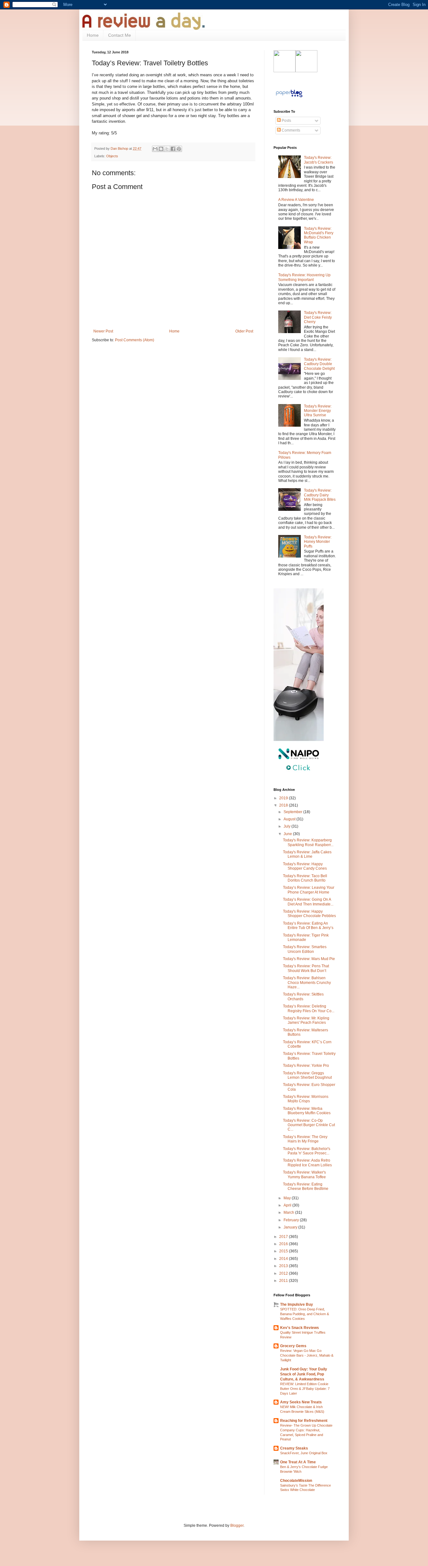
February (292, 1220)
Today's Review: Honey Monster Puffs (317, 541)
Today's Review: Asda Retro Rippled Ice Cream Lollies (307, 1162)
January (291, 1227)
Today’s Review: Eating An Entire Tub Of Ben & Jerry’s (308, 925)
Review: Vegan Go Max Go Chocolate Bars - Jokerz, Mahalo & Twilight (306, 1355)
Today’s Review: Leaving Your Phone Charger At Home (308, 889)
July (287, 826)
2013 (284, 1266)
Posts (286, 120)
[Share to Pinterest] (179, 149)
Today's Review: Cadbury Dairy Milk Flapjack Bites (320, 495)
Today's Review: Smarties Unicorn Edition (304, 949)
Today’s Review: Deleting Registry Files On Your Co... (308, 1008)
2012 (284, 1273)
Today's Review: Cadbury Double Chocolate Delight (319, 364)
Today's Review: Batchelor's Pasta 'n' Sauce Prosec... (306, 1151)
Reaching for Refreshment (303, 1420)
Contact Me (119, 35)
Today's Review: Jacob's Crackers (318, 159)
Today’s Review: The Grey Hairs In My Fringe (305, 1139)
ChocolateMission (296, 1480)
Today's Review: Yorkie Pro (306, 1065)
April (288, 1205)
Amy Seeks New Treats (301, 1402)
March (289, 1212)
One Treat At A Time (298, 1462)
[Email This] (155, 149)
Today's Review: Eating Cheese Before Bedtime (305, 1186)
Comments (290, 130)
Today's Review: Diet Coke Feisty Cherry (318, 317)
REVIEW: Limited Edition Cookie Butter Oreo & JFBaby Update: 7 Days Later (305, 1388)
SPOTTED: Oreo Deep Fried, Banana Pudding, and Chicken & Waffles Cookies (304, 1313)
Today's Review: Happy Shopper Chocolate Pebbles (309, 913)
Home (93, 35)
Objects (112, 156)
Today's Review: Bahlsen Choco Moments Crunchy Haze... (307, 982)
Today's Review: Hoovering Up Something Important (304, 277)
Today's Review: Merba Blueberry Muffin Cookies (307, 1110)
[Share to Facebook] (173, 149)
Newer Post (103, 331)
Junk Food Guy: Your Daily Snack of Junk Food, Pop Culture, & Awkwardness (303, 1374)
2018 (284, 805)
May (288, 1198)
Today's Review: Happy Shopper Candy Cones (305, 866)
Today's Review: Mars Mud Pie (309, 959)
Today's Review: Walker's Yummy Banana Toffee (304, 1174)
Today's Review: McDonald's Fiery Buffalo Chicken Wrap (318, 235)
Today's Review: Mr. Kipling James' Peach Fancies (306, 1020)
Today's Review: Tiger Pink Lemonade (306, 937)
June (288, 834)
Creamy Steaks (294, 1448)
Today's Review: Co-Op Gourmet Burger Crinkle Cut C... (309, 1125)
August (290, 819)
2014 (284, 1258)
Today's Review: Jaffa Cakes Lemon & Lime (307, 854)
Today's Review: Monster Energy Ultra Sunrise (317, 411)
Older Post (244, 331)
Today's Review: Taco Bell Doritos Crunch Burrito (305, 878)
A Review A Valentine (296, 199)
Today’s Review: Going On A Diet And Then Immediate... (308, 901)
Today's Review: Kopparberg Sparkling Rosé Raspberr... (308, 842)
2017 (284, 1236)
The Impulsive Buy (296, 1304)
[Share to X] (167, 149)
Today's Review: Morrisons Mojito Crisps (305, 1098)
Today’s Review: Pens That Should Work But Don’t (306, 968)
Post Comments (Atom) (134, 340)
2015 (284, 1251)
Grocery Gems (293, 1346)
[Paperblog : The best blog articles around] (289, 97)
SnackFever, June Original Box (303, 1453)
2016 (284, 1244)
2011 (284, 1280)
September (293, 812)
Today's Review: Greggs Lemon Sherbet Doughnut (307, 1075)
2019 (284, 798)
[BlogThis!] (161, 149)
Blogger (236, 1525)
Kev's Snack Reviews (299, 1328)
